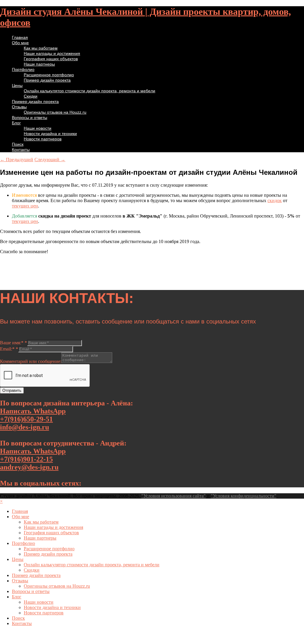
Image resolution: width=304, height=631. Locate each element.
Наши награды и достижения (52, 53)
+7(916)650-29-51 (26, 419)
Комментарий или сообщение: (30, 361)
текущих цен (25, 205)
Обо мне (20, 42)
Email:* (9, 348)
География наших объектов (51, 58)
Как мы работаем (41, 48)
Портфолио (23, 69)
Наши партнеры (39, 64)
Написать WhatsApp (33, 411)
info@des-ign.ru (24, 427)
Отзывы (19, 106)
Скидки (30, 96)
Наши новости (37, 128)
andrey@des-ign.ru (29, 467)
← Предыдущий (16, 159)
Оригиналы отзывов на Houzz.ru (55, 112)
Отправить (11, 390)
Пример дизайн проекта (47, 80)
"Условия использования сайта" (173, 495)
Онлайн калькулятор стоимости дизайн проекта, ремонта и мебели (89, 90)
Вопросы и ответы (29, 117)
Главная (20, 37)
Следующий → (49, 159)
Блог (16, 123)
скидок (274, 200)
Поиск (17, 144)
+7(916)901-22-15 (26, 459)
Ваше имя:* (13, 342)
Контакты (21, 149)
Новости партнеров (42, 139)
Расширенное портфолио (49, 74)
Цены (17, 85)
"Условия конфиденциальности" (243, 495)
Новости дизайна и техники (50, 133)
